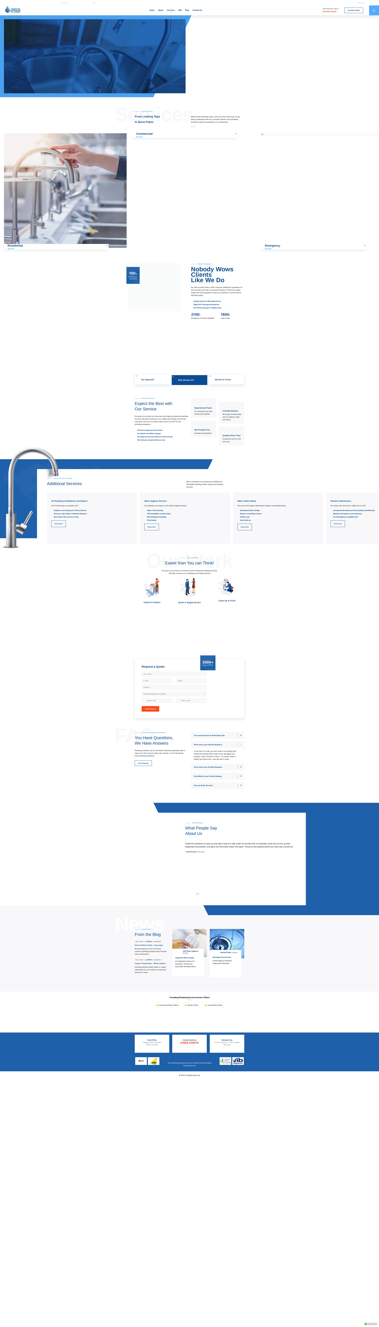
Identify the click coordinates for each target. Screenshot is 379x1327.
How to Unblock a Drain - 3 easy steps (149, 945)
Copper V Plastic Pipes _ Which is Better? (150, 963)
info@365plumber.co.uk (77, 3)
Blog (187, 10)
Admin (149, 941)
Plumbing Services (190, 947)
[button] (196, 893)
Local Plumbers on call (221, 958)
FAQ (180, 10)
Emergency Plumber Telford (168, 1005)
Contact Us (197, 10)
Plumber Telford (192, 1005)
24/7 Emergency (226, 951)
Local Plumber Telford (215, 1005)
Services (171, 10)
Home (152, 10)
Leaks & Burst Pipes (182, 953)
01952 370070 (330, 12)
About (160, 10)
